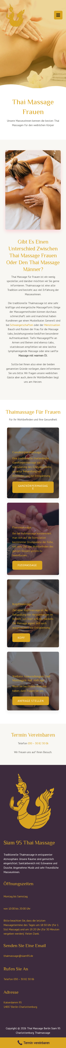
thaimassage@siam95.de (18, 956)
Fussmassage (27, 565)
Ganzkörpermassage (33, 487)
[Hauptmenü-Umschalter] (58, 15)
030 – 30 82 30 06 (38, 743)
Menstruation (52, 325)
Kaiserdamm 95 (13, 1002)
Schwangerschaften (21, 325)
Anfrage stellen (31, 700)
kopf (21, 637)
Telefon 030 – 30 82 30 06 (19, 979)
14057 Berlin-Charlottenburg (20, 1006)
